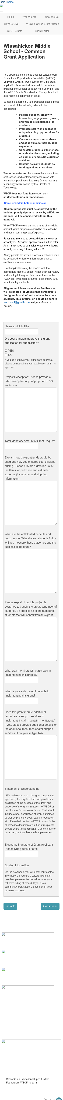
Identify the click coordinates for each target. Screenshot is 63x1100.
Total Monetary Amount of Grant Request (30, 441)
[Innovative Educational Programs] (28, 957)
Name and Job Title (17, 326)
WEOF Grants (14, 31)
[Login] (28, 992)
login (2, 2)
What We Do (52, 16)
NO (10, 355)
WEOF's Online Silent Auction (42, 23)
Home (10, 16)
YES (11, 350)
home (10, 2)
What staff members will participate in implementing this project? (28, 672)
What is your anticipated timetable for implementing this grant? (27, 693)
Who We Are (29, 16)
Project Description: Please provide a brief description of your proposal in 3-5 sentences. (29, 381)
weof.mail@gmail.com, (17, 302)
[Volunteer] (28, 975)
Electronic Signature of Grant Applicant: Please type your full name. (29, 846)
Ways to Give (11, 23)
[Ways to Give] (28, 940)
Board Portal (42, 31)
